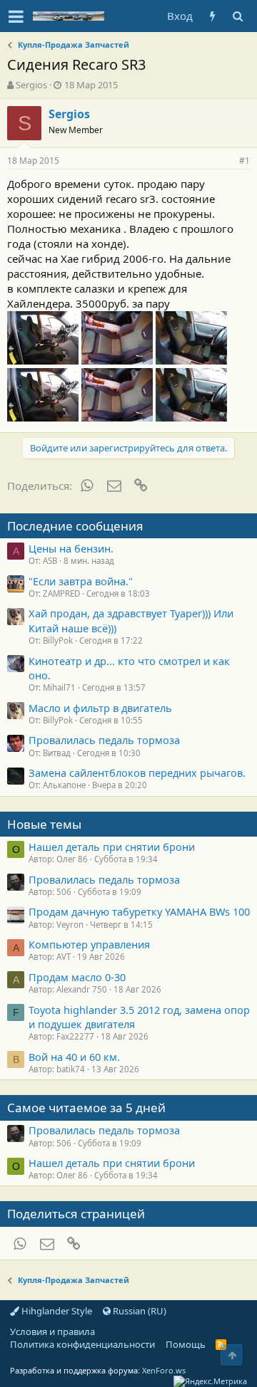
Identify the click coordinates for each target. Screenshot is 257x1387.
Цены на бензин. (71, 548)
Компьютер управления (89, 944)
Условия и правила (52, 1331)
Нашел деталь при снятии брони (112, 846)
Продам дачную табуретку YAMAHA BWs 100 (139, 911)
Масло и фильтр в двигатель (100, 708)
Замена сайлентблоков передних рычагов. (137, 772)
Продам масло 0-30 (77, 977)
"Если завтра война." (81, 581)
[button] (16, 16)
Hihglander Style (55, 1310)
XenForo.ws (164, 1370)
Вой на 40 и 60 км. (74, 1057)
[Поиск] (237, 16)
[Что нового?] (212, 16)
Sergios (31, 84)
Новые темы (44, 824)
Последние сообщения (75, 526)
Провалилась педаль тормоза (104, 740)
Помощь (186, 1344)
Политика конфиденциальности (82, 1344)
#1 (244, 161)
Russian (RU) (138, 1310)
